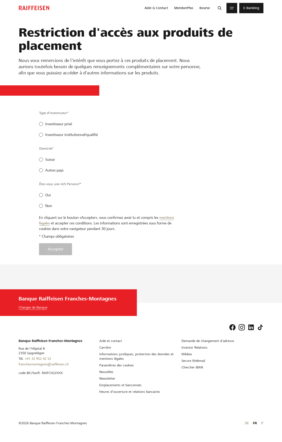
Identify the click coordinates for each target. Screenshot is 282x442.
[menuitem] (156, 8)
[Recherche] (219, 8)
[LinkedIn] (251, 327)
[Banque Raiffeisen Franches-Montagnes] (34, 8)
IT (262, 423)
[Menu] (231, 8)
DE (247, 423)
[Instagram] (242, 327)
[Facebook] (232, 327)
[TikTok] (260, 327)
